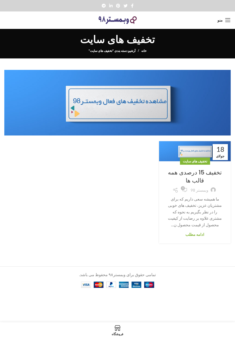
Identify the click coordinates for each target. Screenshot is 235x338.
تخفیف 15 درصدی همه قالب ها (195, 176)
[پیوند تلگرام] (103, 5)
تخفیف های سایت (195, 161)
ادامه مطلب (194, 234)
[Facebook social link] (132, 5)
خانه (144, 50)
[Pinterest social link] (118, 5)
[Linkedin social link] (110, 5)
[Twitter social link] (125, 5)
